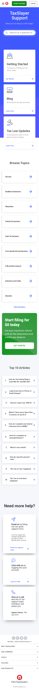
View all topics (19, 307)
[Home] (7, 3)
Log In (33, 3)
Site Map (10, 641)
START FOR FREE (19, 3)
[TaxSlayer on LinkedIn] (25, 638)
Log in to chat (15, 582)
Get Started (19, 346)
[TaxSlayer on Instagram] (21, 638)
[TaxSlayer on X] (13, 638)
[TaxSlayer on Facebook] (17, 638)
